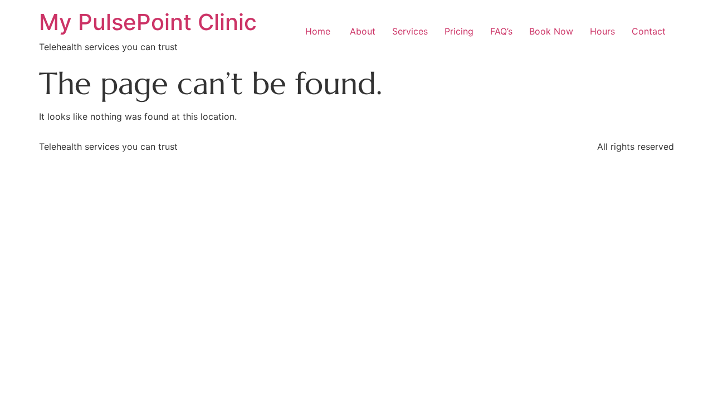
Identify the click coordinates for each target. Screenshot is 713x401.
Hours (602, 31)
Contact (649, 31)
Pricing (459, 31)
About (361, 31)
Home (317, 31)
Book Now (551, 31)
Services (410, 31)
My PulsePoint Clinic (148, 22)
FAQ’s (501, 31)
